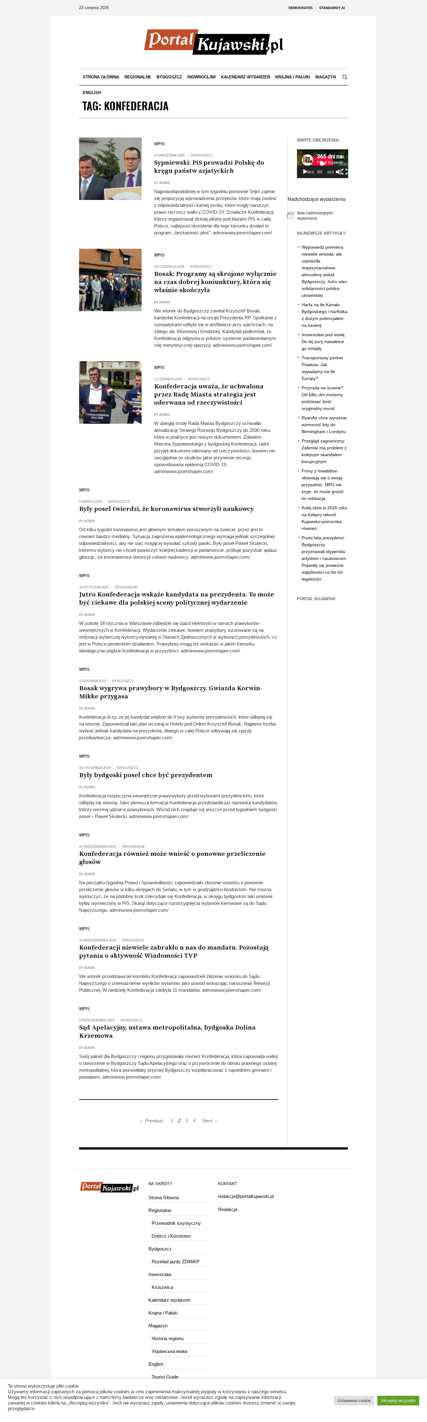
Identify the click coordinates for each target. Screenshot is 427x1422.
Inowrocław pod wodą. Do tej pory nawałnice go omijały (324, 341)
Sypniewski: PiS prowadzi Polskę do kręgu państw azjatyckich (209, 167)
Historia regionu (167, 1338)
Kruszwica (162, 1287)
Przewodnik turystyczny (176, 1223)
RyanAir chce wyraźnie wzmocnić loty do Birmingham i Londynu (324, 424)
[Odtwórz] (305, 172)
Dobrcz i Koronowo (171, 1236)
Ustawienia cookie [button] (354, 1400)
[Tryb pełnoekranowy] (344, 172)
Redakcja (227, 1209)
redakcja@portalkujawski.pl (246, 1196)
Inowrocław (160, 1274)
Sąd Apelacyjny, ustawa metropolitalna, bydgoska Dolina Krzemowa (167, 1032)
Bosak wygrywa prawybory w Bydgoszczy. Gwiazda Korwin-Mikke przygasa (170, 692)
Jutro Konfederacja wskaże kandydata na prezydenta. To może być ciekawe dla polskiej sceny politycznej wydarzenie (176, 599)
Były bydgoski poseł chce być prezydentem (146, 775)
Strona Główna (163, 1197)
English (155, 1364)
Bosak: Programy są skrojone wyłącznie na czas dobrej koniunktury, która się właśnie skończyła (215, 282)
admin (164, 183)
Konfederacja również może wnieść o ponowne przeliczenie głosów (172, 858)
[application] (322, 163)
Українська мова (169, 1351)
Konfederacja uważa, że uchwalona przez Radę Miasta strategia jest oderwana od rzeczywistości (209, 394)
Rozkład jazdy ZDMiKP (175, 1261)
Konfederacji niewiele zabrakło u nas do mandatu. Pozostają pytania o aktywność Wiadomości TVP (174, 952)
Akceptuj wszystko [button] (398, 1400)
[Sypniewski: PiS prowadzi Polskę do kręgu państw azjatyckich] (110, 168)
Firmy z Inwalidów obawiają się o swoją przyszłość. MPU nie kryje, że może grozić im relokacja (323, 484)
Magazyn (158, 1325)
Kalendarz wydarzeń (169, 1300)
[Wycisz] (338, 172)
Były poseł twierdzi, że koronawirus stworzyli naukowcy (166, 509)
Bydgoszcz (202, 155)
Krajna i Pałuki (163, 1312)
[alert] (318, 215)
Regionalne (126, 587)
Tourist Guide (165, 1377)
